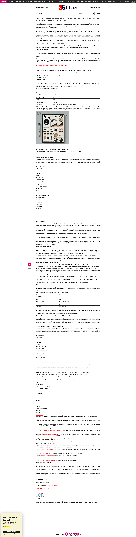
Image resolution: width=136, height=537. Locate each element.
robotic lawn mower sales (43, 453)
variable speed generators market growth (50, 434)
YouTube (48, 488)
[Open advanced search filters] (93, 13)
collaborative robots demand (47, 455)
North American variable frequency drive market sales (52, 430)
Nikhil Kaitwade (39, 109)
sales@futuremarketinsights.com (51, 485)
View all (133, 1)
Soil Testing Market (63, 29)
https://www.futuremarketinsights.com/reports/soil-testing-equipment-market (52, 65)
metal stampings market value (48, 449)
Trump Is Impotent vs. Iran (108, 1)
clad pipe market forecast (46, 441)
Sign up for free (11, 531)
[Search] (90, 13)
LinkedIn (38, 488)
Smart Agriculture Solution (53, 58)
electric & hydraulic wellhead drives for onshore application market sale (58, 445)
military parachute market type (54, 438)
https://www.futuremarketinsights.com (48, 486)
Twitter (41, 488)
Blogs (45, 488)
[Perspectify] (29, 267)
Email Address (6, 526)
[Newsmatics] (29, 272)
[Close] (20, 513)
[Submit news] (29, 264)
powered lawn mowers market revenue (49, 460)
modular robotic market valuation (48, 458)
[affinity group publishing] (29, 269)
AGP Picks (3, 1)
